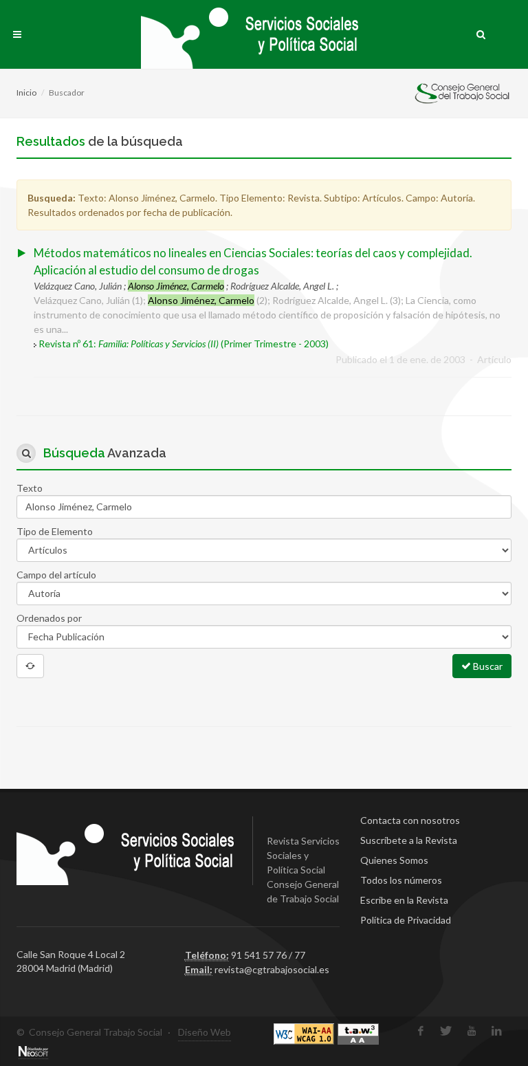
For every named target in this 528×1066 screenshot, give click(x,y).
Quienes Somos (394, 860)
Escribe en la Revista (404, 900)
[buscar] (481, 32)
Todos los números (401, 880)
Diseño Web (204, 1032)
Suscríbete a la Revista (408, 840)
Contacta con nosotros (410, 820)
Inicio (26, 92)
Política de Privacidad (405, 920)
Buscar (487, 666)
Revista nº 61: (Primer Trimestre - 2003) (183, 343)
